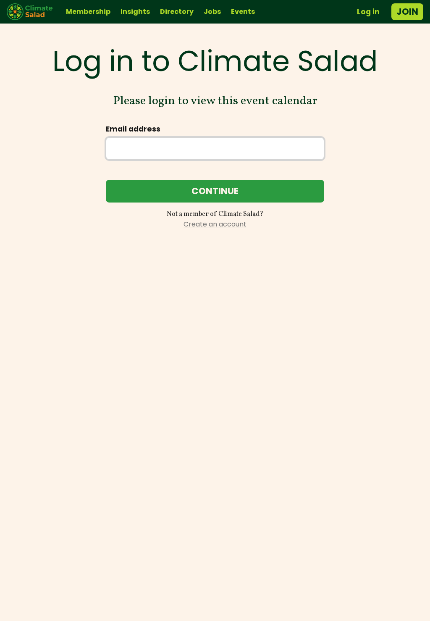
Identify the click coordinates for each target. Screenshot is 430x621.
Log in (368, 12)
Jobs (212, 11)
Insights (135, 11)
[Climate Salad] (33, 11)
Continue (215, 191)
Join (407, 11)
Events (243, 11)
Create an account (215, 224)
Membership (88, 11)
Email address (133, 129)
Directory (177, 11)
